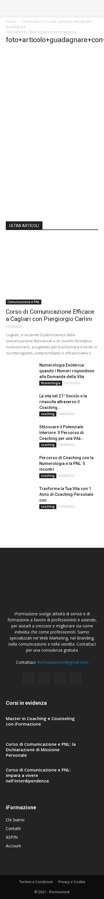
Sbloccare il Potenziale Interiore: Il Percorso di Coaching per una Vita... (61, 433)
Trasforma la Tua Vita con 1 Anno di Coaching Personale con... (66, 494)
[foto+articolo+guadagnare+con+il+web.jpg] (46, 207)
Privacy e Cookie (71, 881)
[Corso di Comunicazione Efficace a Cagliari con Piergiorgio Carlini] (52, 271)
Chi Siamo (15, 820)
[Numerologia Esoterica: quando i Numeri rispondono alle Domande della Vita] (20, 372)
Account (13, 845)
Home (11, 21)
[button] (96, 8)
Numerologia (50, 383)
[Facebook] (28, 678)
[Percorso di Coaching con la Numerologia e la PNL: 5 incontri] (20, 465)
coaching (48, 414)
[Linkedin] (60, 678)
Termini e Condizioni (36, 881)
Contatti (13, 828)
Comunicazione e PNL (24, 302)
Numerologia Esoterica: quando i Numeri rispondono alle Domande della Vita (66, 371)
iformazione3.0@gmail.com (62, 662)
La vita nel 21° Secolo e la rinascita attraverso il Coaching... (63, 402)
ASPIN (12, 837)
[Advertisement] (52, 102)
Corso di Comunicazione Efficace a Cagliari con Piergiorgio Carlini (50, 315)
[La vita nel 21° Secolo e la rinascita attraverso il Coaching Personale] (20, 403)
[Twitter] (75, 678)
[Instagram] (44, 678)
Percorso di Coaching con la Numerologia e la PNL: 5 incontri (66, 463)
